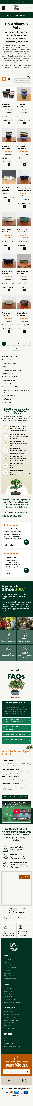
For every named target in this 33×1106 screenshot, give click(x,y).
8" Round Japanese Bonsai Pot (21, 147)
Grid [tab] (4, 79)
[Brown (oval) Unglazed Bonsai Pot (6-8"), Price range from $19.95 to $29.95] (24, 302)
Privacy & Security (10, 976)
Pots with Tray (6, 384)
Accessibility (8, 959)
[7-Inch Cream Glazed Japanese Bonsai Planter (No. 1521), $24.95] (9, 177)
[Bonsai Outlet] (13, 947)
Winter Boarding (9, 1038)
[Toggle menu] (3, 8)
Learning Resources (10, 965)
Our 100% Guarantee (10, 968)
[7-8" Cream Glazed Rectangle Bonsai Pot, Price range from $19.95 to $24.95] (9, 302)
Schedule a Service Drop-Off (13, 1041)
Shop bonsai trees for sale (20, 68)
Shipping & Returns (10, 979)
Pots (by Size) (6, 399)
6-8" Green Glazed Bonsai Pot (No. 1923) (23, 230)
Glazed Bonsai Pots (8, 373)
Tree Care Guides (9, 1012)
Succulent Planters (8, 396)
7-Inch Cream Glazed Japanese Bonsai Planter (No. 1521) (8, 189)
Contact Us (7, 973)
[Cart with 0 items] (30, 8)
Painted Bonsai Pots (9, 363)
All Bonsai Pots (7, 403)
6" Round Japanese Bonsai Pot (6, 147)
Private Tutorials (9, 1043)
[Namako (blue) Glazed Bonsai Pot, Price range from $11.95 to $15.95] (24, 177)
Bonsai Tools (8, 991)
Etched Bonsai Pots (8, 380)
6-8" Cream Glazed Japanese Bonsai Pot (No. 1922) (8, 230)
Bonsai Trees (8, 988)
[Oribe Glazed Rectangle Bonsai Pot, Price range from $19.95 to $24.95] (24, 261)
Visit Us (25, 877)
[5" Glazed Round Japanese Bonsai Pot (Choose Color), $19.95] (24, 94)
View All (6, 1049)
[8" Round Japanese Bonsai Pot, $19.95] (24, 135)
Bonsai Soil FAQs (9, 1023)
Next (16, 348)
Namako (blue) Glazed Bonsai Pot (23, 189)
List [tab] (9, 79)
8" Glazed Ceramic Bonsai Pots (8, 105)
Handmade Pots (7, 360)
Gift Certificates (9, 1028)
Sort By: (27, 77)
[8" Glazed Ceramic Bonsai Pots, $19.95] (9, 94)
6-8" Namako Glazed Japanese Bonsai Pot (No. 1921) (8, 272)
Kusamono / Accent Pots (10, 387)
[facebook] (8, 1080)
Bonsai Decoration (10, 999)
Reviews (6, 962)
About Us (7, 970)
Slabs (4, 367)
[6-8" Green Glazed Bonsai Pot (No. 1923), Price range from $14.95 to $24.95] (24, 219)
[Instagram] (24, 1080)
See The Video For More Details (15, 796)
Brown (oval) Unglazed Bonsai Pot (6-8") (23, 314)
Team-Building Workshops (12, 1046)
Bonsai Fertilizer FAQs (11, 1020)
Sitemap (7, 1025)
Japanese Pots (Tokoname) (11, 370)
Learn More (4, 2)
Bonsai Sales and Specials (12, 1002)
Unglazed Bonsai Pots (9, 377)
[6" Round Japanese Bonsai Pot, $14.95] (9, 135)
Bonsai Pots (8, 996)
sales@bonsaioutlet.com (17, 918)
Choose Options (9, 120)
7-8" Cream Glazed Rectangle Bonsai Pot (7, 314)
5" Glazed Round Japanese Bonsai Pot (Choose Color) (23, 105)
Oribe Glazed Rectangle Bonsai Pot (23, 272)
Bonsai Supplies (9, 994)
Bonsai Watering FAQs (11, 1017)
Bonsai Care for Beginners (12, 1014)
